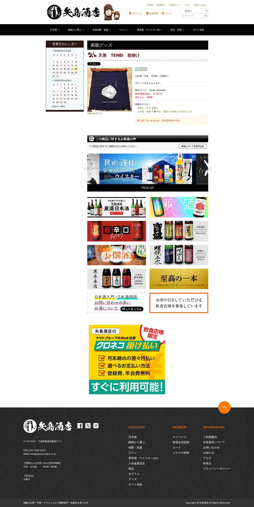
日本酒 (53, 29)
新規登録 (153, 13)
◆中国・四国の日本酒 (165, 111)
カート (168, 13)
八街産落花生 (136, 463)
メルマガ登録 (181, 452)
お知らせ (208, 452)
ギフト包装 (198, 29)
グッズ (132, 479)
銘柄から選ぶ (74, 29)
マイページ (179, 437)
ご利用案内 (210, 437)
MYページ (137, 13)
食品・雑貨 (176, 29)
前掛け (155, 107)
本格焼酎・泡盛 (100, 29)
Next (211, 169)
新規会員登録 (181, 442)
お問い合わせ (211, 447)
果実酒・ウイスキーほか (143, 458)
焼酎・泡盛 (135, 447)
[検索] (205, 15)
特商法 (207, 463)
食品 (131, 468)
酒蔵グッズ (143, 107)
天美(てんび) (185, 111)
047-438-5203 (37, 450)
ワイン (122, 29)
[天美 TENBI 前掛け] (109, 89)
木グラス (133, 474)
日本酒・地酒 (144, 111)
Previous (84, 169)
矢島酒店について (214, 442)
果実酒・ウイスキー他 (148, 29)
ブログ (207, 458)
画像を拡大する (94, 113)
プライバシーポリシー (217, 468)
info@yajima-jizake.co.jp (43, 453)
